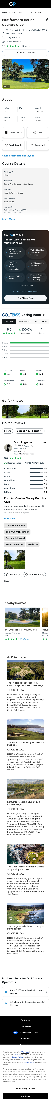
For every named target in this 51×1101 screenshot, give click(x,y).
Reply (7, 581)
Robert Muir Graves (12, 210)
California (28, 12)
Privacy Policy (25, 1026)
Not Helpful (36, 574)
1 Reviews (25, 46)
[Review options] (45, 442)
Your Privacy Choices (28, 1032)
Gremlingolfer (23, 442)
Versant (25, 1052)
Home (4, 12)
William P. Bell (10, 213)
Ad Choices (25, 1020)
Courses (12, 12)
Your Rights (29, 1062)
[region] (25, 1073)
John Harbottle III (11, 215)
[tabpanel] (25, 74)
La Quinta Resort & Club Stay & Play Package (23, 803)
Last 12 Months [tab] (40, 321)
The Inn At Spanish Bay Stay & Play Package (25, 744)
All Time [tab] (9, 321)
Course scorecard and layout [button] (18, 155)
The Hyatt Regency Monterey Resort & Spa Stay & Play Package (25, 684)
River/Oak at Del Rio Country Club (21, 630)
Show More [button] (8, 219)
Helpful (15, 574)
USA (20, 12)
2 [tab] (26, 85)
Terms (16, 1054)
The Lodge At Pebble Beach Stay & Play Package (25, 927)
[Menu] (4, 4)
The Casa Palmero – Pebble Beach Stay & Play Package (25, 868)
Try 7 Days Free (25, 298)
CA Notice (25, 1038)
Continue (25, 1096)
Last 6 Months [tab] (24, 321)
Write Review (24, 639)
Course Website (13, 41)
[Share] (47, 19)
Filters (7, 430)
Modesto (38, 12)
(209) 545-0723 (13, 37)
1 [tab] (24, 85)
